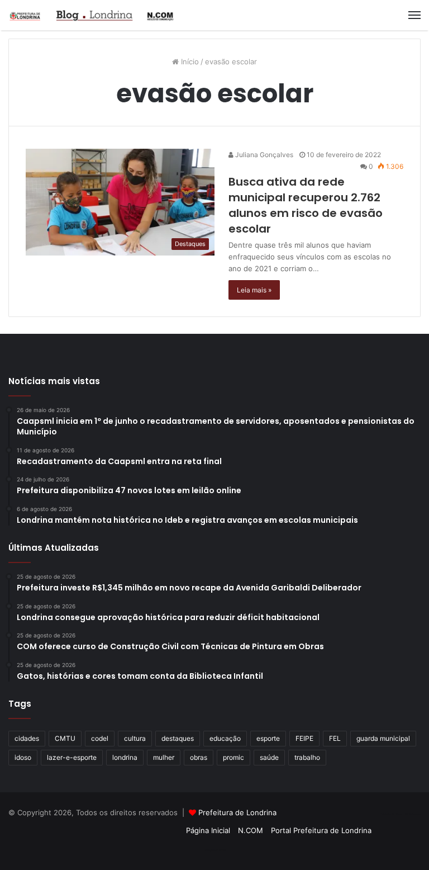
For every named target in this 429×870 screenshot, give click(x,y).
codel (99, 738)
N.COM (250, 830)
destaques (177, 738)
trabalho (307, 757)
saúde (269, 757)
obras (198, 757)
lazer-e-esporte (72, 757)
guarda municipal (383, 738)
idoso (23, 757)
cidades (27, 738)
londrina (124, 757)
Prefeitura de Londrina (237, 812)
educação (225, 738)
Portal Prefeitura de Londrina (321, 830)
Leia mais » (254, 290)
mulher (163, 757)
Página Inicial (208, 830)
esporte (268, 738)
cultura (135, 738)
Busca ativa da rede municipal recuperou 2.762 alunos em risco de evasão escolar (305, 205)
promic (233, 757)
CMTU (65, 738)
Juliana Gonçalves (263, 154)
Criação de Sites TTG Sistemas (400, 814)
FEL (335, 738)
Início (189, 61)
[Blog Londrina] (92, 15)
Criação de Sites (215, 850)
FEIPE (304, 738)
